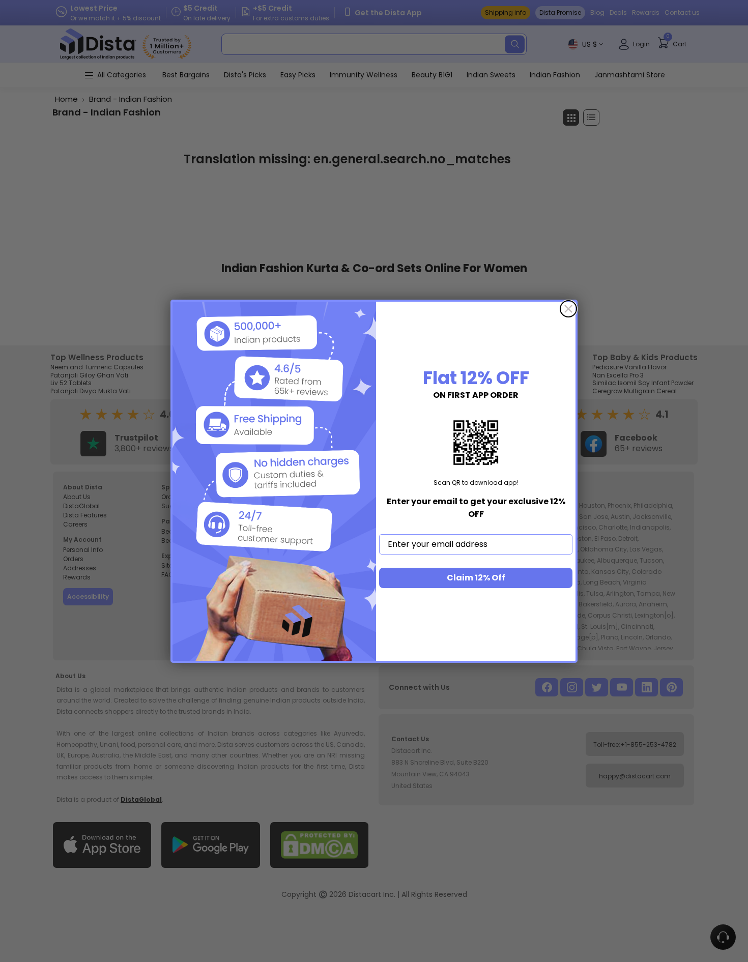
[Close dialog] (568, 309)
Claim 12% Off (476, 578)
